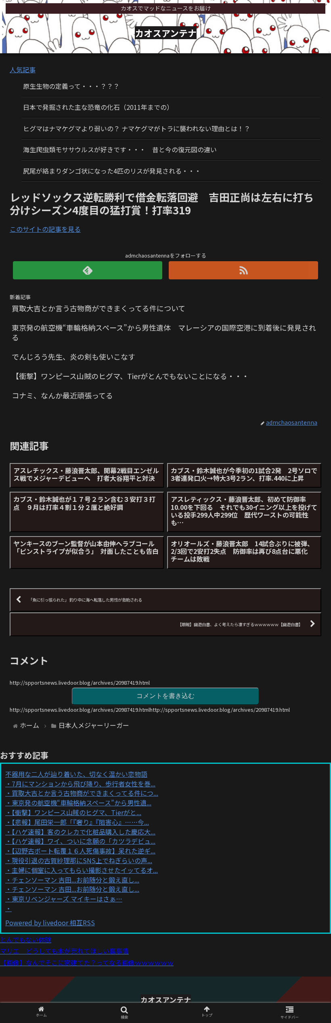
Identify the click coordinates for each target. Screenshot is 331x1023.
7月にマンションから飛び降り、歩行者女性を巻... (83, 783)
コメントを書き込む (165, 695)
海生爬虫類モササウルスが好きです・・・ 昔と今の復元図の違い (120, 149)
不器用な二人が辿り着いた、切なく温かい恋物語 (76, 774)
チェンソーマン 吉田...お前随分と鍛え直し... (75, 880)
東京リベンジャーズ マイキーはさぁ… (67, 899)
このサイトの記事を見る (45, 229)
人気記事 (23, 69)
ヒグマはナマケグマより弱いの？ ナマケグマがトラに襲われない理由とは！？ (136, 128)
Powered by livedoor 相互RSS (50, 922)
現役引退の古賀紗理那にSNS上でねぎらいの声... (82, 860)
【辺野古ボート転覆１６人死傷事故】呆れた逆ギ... (83, 850)
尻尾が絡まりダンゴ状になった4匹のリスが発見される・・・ (112, 171)
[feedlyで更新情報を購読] (88, 270)
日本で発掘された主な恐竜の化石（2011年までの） (98, 107)
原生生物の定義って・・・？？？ (71, 86)
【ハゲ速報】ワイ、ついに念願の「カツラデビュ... (83, 841)
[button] (306, 808)
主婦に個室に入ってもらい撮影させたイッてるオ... (85, 870)
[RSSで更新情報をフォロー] (243, 270)
